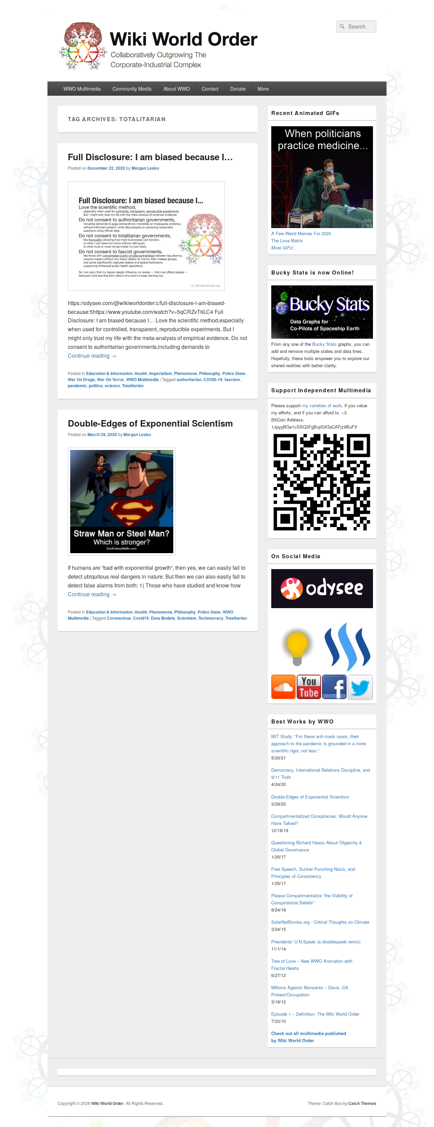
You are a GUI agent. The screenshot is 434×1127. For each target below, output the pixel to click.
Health (141, 373)
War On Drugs (81, 379)
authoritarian (189, 379)
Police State (233, 373)
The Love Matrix (287, 240)
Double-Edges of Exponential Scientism (150, 423)
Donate (238, 88)
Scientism (186, 618)
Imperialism (160, 373)
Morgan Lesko (145, 168)
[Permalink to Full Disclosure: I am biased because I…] (146, 294)
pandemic (77, 385)
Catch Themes (362, 1103)
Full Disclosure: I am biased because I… (150, 156)
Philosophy (209, 373)
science (112, 385)
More (263, 88)
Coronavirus (119, 618)
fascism (232, 379)
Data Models (163, 618)
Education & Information (109, 373)
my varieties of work (322, 405)
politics (96, 385)
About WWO (176, 88)
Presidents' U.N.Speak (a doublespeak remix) (315, 941)
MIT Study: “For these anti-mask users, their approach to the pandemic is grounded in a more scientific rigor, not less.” (318, 743)
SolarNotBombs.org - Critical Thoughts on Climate (320, 922)
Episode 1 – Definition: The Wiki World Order (315, 1014)
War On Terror (110, 379)
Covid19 (141, 618)
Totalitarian (132, 385)
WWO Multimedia (82, 88)
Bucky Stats (324, 344)
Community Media (132, 88)
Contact (210, 88)
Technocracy (210, 618)
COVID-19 (212, 379)
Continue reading (92, 355)
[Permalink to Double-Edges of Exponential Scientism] (122, 559)
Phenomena (185, 373)
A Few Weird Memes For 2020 (301, 233)
